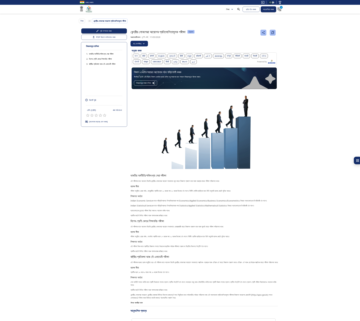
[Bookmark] (272, 32)
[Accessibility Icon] (280, 2)
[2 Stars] (92, 115)
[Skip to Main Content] (263, 2)
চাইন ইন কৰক (251, 9)
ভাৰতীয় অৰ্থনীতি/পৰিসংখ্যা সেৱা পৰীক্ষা (101, 53)
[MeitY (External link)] (81, 9)
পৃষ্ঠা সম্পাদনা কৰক (106, 31)
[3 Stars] (96, 115)
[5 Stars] (105, 115)
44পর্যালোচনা (117, 110)
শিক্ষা (228, 9)
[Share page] (263, 32)
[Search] (238, 9)
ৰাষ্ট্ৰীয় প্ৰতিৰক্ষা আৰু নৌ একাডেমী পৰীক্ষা (102, 64)
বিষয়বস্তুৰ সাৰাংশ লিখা (143, 83)
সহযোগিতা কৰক (268, 9)
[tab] (139, 43)
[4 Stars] (100, 115)
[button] (98, 54)
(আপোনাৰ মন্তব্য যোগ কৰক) (98, 121)
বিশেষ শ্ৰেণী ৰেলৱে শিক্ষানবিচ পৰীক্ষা (100, 59)
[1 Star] (88, 115)
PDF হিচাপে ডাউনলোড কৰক (105, 37)
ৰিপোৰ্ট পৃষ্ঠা (92, 100)
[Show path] (89, 21)
